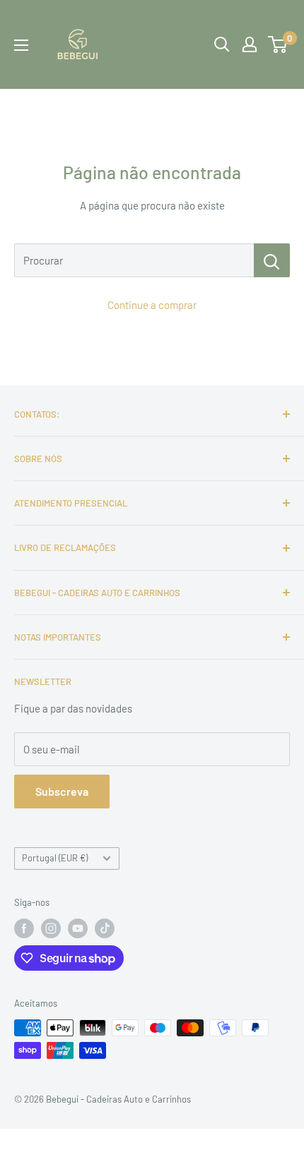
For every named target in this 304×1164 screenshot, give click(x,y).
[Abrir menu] (21, 45)
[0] (278, 44)
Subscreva (61, 791)
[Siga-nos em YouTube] (78, 928)
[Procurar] (272, 260)
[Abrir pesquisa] (222, 44)
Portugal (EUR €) (55, 857)
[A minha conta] (249, 44)
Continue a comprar (152, 304)
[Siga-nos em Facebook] (24, 928)
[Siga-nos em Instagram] (51, 928)
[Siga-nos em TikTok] (105, 928)
